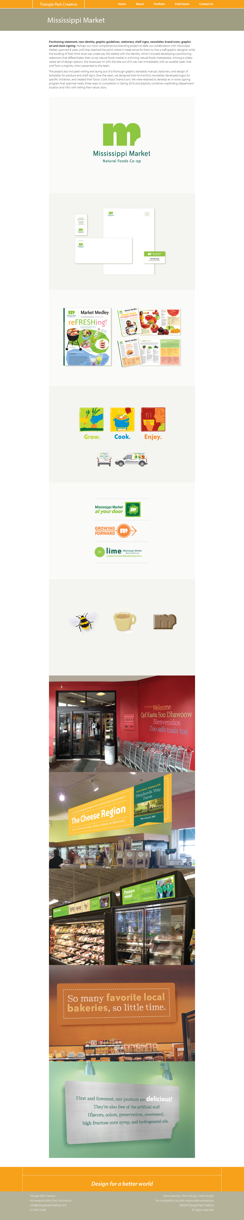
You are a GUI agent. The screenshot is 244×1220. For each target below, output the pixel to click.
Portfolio (159, 4)
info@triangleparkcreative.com (48, 1205)
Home (122, 4)
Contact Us (206, 4)
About (140, 4)
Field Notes (182, 4)
